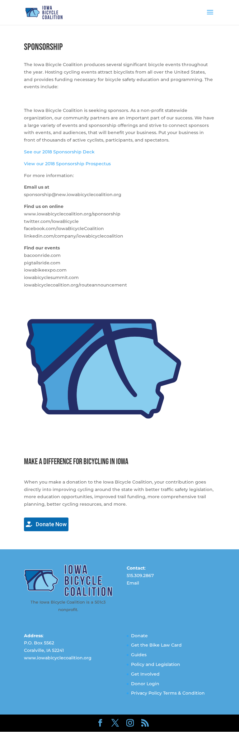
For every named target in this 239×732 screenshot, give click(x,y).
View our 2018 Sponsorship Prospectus (67, 163)
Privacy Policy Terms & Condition (168, 693)
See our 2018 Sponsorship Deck (59, 152)
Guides (139, 654)
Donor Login (145, 683)
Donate (139, 635)
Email (133, 583)
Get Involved (145, 674)
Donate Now (51, 524)
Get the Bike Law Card (156, 645)
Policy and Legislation (155, 664)
